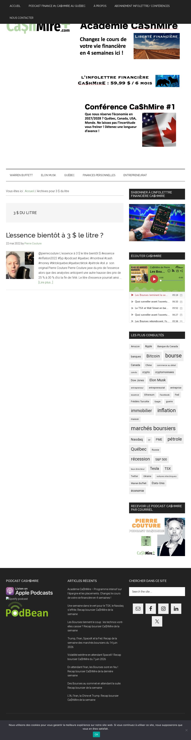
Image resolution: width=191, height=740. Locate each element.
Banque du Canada (167, 346)
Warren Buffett (138, 483)
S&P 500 (161, 459)
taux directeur (138, 469)
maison (135, 419)
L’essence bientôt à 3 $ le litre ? (54, 235)
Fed (177, 394)
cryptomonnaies (164, 372)
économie (137, 490)
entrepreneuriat (157, 387)
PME (159, 439)
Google (157, 401)
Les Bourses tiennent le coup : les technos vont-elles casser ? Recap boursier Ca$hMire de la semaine (95, 626)
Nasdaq (137, 439)
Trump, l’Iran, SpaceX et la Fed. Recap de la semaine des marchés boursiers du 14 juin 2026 (92, 642)
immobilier (141, 410)
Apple (148, 346)
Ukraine (147, 476)
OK (96, 734)
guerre (169, 401)
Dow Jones (137, 380)
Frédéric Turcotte (140, 401)
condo (134, 372)
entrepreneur (137, 387)
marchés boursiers (153, 428)
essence (135, 395)
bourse (173, 355)
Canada (135, 365)
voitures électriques (166, 476)
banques (136, 356)
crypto (146, 372)
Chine (148, 365)
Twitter (134, 476)
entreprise (175, 387)
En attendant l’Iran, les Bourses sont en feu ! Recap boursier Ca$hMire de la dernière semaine (93, 671)
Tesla (154, 468)
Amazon (135, 346)
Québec (138, 449)
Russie (155, 449)
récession (140, 459)
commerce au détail (166, 365)
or (149, 439)
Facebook (165, 395)
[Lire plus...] (45, 282)
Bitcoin (153, 356)
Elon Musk (157, 380)
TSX (168, 469)
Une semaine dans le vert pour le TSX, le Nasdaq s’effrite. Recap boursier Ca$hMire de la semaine (95, 610)
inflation (166, 410)
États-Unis (158, 483)
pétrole (174, 439)
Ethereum (149, 395)
